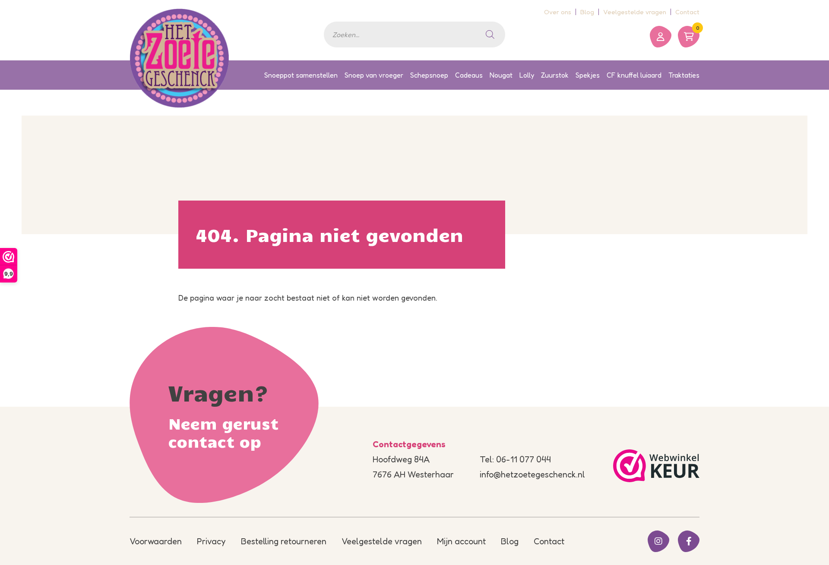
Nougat (501, 75)
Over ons (557, 12)
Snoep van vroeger (374, 75)
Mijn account (461, 541)
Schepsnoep (429, 75)
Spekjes (588, 75)
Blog (587, 12)
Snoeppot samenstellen (301, 75)
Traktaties (683, 75)
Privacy (211, 541)
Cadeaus (469, 75)
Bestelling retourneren (283, 541)
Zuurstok (555, 75)
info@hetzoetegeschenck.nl (532, 474)
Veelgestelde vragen (634, 12)
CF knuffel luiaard (634, 75)
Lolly (526, 75)
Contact (687, 12)
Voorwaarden (156, 541)
